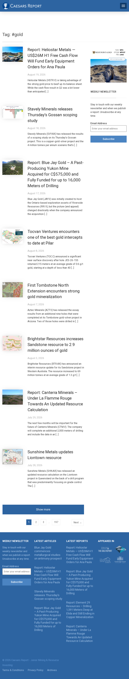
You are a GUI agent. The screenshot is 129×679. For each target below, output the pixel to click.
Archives (52, 670)
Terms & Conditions (13, 670)
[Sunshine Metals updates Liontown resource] (12, 456)
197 (56, 522)
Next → (77, 522)
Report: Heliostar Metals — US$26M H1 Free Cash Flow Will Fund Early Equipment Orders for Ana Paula (47, 575)
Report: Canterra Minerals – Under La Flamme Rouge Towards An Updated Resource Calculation (79, 634)
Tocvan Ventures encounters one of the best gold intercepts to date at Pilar (55, 237)
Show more (43, 509)
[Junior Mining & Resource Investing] (22, 5)
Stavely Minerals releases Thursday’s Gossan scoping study (52, 115)
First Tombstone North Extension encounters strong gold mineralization (54, 291)
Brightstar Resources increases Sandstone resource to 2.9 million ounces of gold (55, 344)
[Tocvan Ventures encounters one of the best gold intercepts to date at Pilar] (12, 235)
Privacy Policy (35, 670)
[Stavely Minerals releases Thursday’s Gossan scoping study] (12, 112)
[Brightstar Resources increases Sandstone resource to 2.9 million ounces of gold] (12, 343)
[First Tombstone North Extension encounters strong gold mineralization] (12, 289)
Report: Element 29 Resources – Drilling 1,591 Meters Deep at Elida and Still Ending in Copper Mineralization (80, 610)
